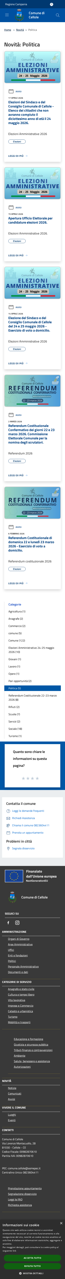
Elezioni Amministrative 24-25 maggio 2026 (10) (31, 650)
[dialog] (32, 1249)
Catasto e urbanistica (20, 1011)
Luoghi (12, 1115)
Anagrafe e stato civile (21, 989)
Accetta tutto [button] (32, 1258)
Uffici (11, 950)
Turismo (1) (14, 736)
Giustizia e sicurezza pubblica (31, 1044)
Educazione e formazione (28, 1039)
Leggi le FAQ (15, 1199)
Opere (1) (13, 674)
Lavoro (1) (14, 666)
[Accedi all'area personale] (51, 4)
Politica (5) (14, 688)
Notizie (12, 1088)
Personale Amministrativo (23, 966)
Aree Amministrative (20, 944)
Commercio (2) (16, 626)
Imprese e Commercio (20, 1006)
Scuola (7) (14, 714)
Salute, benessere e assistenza (32, 1061)
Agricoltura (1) (16, 611)
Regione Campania (16, 4)
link (14, 1250)
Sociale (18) (15, 729)
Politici (12, 961)
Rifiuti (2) (13, 707)
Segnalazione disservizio (22, 1194)
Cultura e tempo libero (21, 994)
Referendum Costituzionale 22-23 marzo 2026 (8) (32, 697)
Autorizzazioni (22, 1067)
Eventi (12, 1120)
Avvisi (18, 91)
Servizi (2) (14, 721)
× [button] (61, 1223)
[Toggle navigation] (7, 15)
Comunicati (14, 1093)
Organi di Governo (18, 939)
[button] (32, 1273)
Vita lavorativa (16, 1000)
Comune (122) (16, 640)
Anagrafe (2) (15, 619)
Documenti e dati (18, 972)
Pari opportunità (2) (19, 681)
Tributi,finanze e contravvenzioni (33, 1050)
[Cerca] (58, 15)
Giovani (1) (14, 659)
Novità (20, 30)
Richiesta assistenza (20, 1205)
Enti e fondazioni (18, 955)
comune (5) (14, 633)
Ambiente (19, 1056)
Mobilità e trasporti (19, 1022)
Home (7, 30)
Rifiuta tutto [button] (32, 1266)
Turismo (12, 1017)
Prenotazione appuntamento (25, 1188)
